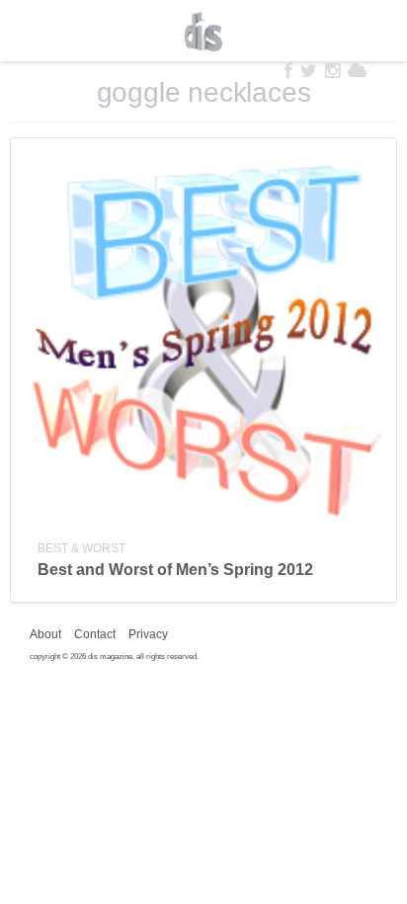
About (45, 634)
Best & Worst (81, 548)
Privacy (148, 634)
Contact (95, 634)
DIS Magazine (203, 31)
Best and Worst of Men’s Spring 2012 (175, 569)
